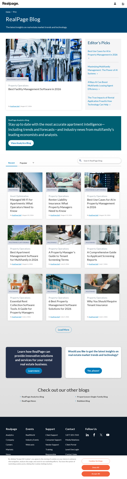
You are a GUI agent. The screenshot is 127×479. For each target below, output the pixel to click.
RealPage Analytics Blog (33, 396)
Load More (63, 329)
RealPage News (29, 401)
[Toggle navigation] (122, 4)
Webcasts (30, 444)
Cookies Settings (96, 461)
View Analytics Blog (21, 143)
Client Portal (70, 444)
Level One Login (72, 449)
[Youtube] (108, 434)
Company (10, 440)
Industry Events (32, 440)
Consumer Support (53, 440)
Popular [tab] (23, 163)
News (8, 454)
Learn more (33, 370)
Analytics (10, 435)
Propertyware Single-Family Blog (92, 396)
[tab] (33, 163)
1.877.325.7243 (72, 435)
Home (8, 12)
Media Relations (72, 440)
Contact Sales (71, 454)
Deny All (95, 467)
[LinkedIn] (87, 434)
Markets (9, 449)
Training (49, 449)
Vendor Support (52, 444)
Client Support (52, 435)
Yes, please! (93, 370)
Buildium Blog (83, 401)
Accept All (96, 474)
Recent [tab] (11, 163)
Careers (9, 444)
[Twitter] (101, 434)
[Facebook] (94, 434)
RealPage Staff (15, 106)
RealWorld (30, 435)
